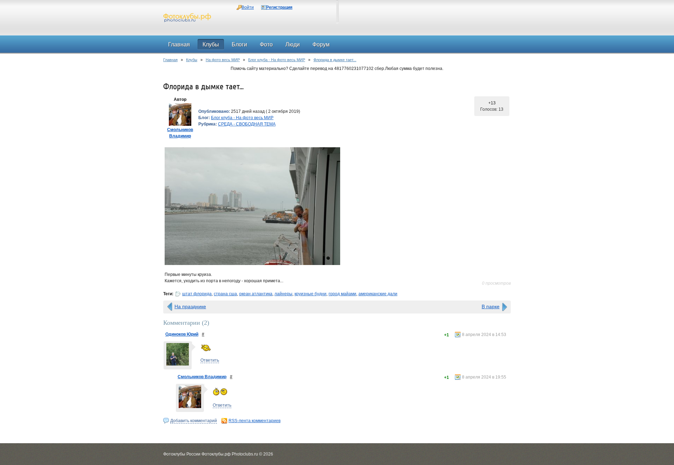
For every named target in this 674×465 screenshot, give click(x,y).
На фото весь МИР (223, 60)
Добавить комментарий (193, 420)
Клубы (191, 60)
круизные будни (310, 293)
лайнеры (283, 293)
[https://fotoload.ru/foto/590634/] (337, 206)
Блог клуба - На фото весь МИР (276, 60)
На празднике (190, 306)
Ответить (209, 360)
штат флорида (197, 293)
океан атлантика (255, 293)
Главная (170, 60)
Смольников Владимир (202, 376)
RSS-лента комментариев (254, 420)
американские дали (377, 293)
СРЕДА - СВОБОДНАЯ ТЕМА (247, 124)
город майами (342, 293)
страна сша (225, 293)
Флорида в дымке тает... (334, 60)
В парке (491, 306)
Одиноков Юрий (181, 334)
